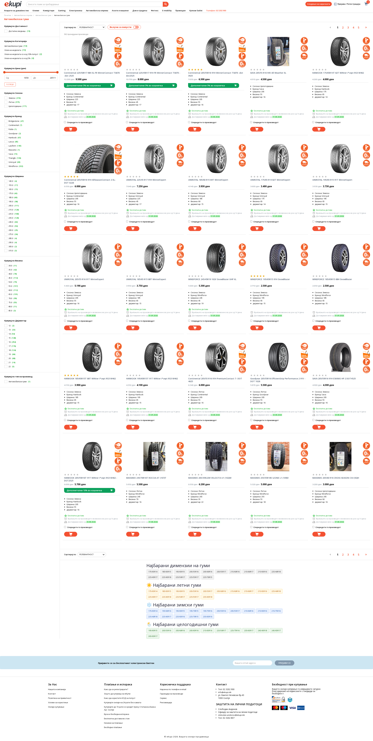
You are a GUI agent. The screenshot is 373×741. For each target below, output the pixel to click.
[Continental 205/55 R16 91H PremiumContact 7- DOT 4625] (216, 357)
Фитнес (155, 10)
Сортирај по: (70, 27)
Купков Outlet (195, 10)
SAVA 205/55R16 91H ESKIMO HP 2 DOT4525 (334, 378)
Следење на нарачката (318, 4)
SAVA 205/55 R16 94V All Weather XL (268, 72)
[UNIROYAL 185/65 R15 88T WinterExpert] (154, 258)
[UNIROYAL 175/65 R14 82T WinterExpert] (278, 158)
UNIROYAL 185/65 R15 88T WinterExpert (146, 279)
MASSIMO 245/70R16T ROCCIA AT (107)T (146, 477)
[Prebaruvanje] (166, 4)
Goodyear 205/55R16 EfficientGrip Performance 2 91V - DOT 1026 (277, 380)
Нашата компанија (57, 689)
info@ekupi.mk (224, 692)
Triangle (12, 158)
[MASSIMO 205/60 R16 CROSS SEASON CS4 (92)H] (340, 456)
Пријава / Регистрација (348, 4)
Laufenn (12, 145)
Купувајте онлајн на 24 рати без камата (122, 702)
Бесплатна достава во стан (117, 718)
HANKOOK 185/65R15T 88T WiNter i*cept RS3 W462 (90, 378)
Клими (36, 10)
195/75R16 (207, 611)
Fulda (11, 129)
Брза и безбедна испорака (116, 714)
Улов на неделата (12, 50)
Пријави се (284, 663)
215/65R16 (262, 571)
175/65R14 (152, 571)
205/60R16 (207, 571)
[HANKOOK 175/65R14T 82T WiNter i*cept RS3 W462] (340, 51)
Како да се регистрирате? (116, 689)
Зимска (12, 98)
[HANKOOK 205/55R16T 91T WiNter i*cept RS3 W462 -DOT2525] (92, 456)
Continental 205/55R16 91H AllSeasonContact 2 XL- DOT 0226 (90, 181)
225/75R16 (235, 630)
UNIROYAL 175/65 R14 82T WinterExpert (270, 179)
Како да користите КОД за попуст (119, 698)
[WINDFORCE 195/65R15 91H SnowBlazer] (278, 258)
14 (10, 333)
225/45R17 (152, 577)
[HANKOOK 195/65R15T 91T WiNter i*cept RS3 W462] (154, 357)
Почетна (7, 15)
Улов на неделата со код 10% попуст (21, 54)
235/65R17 (248, 630)
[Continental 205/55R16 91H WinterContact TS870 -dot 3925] (216, 51)
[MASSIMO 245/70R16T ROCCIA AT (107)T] (154, 456)
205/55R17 (221, 571)
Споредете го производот (79, 122)
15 (10, 338)
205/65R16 (193, 630)
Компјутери (48, 10)
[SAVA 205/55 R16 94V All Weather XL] (278, 51)
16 (10, 342)
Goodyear (13, 133)
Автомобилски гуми (13, 46)
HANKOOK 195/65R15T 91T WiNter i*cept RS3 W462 (152, 378)
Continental (14, 125)
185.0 (11, 197)
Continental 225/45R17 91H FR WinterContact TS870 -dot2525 (153, 74)
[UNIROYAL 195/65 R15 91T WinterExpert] (340, 158)
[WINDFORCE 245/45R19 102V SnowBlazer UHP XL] (216, 258)
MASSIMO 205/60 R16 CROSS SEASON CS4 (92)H (335, 477)
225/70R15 (207, 577)
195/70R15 (193, 611)
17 (10, 346)
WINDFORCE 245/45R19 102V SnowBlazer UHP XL (212, 279)
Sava (11, 154)
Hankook (13, 137)
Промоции (180, 10)
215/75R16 (276, 611)
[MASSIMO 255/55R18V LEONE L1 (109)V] (278, 456)
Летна (11, 102)
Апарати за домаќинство (16, 10)
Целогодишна (15, 106)
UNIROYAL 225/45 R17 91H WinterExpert (146, 179)
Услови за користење (58, 702)
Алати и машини (120, 10)
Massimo (13, 149)
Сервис (163, 698)
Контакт (52, 693)
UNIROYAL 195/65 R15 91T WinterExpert (332, 179)
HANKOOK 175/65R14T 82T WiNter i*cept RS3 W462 (338, 72)
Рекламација (166, 702)
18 (10, 350)
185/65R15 (166, 571)
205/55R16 (193, 571)
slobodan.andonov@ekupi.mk (231, 715)
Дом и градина (139, 10)
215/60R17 (248, 571)
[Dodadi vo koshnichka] (70, 129)
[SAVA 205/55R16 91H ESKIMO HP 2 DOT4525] (340, 357)
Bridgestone (14, 121)
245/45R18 (262, 630)
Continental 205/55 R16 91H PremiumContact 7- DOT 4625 (215, 380)
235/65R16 (207, 616)
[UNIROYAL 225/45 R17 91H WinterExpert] (154, 158)
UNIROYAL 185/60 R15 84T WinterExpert (208, 179)
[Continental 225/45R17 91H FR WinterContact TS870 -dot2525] (154, 51)
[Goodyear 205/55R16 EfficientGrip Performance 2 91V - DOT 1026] (278, 357)
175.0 (11, 193)
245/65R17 (276, 630)
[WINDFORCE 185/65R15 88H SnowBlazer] (340, 258)
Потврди (10, 84)
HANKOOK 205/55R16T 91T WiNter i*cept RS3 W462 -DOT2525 (90, 479)
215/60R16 (235, 571)
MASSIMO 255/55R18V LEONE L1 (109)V (269, 477)
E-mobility (167, 10)
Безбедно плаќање (113, 727)
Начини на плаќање (113, 723)
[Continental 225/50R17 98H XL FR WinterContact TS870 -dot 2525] (92, 51)
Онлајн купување (56, 707)
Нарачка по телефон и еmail (173, 689)
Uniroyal (12, 162)
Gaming (62, 10)
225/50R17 (180, 577)
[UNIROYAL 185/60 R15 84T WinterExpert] (216, 158)
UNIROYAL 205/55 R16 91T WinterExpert (84, 279)
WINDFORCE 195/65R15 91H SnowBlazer (270, 279)
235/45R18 (207, 597)
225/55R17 (193, 577)
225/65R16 (180, 616)
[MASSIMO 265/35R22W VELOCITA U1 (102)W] (216, 456)
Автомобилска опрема (97, 10)
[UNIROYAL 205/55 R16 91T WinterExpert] (92, 258)
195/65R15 (180, 571)
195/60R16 (166, 611)
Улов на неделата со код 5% (17, 58)
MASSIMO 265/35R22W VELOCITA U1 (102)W (209, 477)
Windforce (13, 166)
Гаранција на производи (171, 693)
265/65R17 (152, 636)
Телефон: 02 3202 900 (216, 10)
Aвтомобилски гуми (43, 15)
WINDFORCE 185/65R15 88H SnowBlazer (332, 279)
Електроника (75, 10)
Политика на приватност (59, 698)
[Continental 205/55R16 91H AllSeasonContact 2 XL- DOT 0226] (92, 158)
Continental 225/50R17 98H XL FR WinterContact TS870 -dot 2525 (92, 74)
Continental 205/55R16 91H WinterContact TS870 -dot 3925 (215, 74)
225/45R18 (166, 577)
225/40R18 (276, 571)
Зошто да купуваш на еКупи (117, 693)
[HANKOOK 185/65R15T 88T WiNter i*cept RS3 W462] (92, 357)
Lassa (11, 141)
